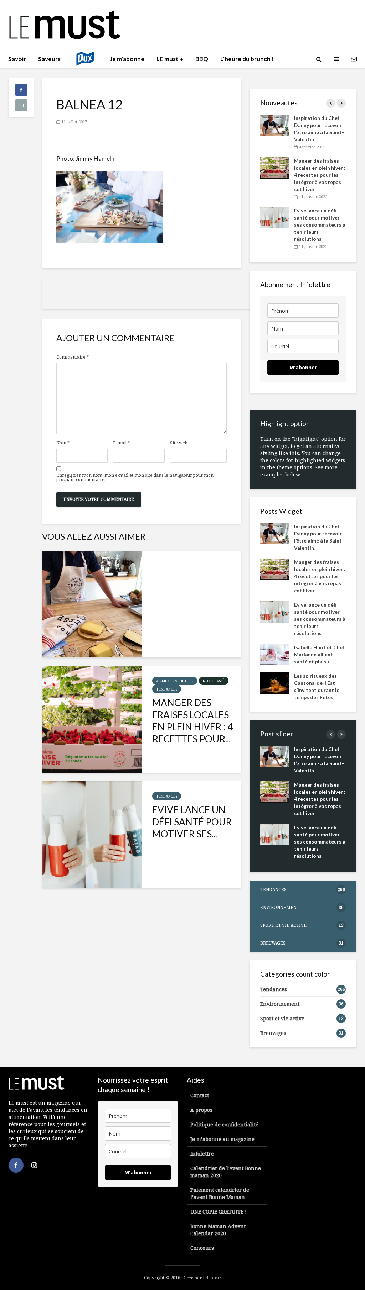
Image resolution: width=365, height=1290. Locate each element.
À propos (201, 1109)
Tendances (166, 689)
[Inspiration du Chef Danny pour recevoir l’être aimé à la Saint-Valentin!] (92, 604)
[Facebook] (16, 1165)
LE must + (169, 59)
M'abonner (303, 367)
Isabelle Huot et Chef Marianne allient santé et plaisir (319, 654)
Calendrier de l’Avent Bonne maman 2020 (225, 1172)
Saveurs (49, 59)
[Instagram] (34, 1165)
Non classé (214, 680)
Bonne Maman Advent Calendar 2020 (218, 1230)
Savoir (17, 59)
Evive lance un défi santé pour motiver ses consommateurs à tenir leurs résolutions (319, 224)
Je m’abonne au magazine (222, 1139)
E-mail (121, 443)
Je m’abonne (127, 59)
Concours (202, 1247)
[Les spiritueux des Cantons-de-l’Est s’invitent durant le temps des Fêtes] (274, 683)
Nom (63, 443)
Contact (199, 1095)
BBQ (201, 59)
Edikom (211, 1278)
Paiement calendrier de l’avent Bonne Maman (219, 1193)
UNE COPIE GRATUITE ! (218, 1211)
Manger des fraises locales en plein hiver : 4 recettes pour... (192, 721)
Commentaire (72, 357)
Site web (178, 443)
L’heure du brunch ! (247, 59)
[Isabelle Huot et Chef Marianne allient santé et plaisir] (274, 654)
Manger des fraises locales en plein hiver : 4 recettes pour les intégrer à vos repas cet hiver (319, 175)
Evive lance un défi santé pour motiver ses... (192, 822)
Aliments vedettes (174, 680)
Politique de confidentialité (224, 1124)
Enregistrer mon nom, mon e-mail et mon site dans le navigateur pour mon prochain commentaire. (135, 477)
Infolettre (202, 1153)
